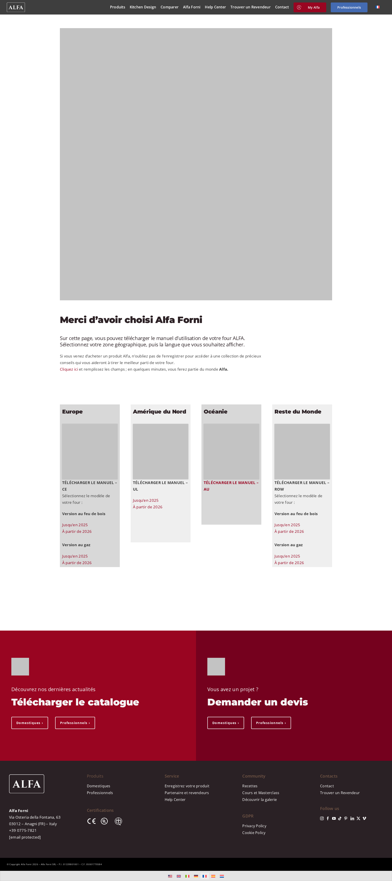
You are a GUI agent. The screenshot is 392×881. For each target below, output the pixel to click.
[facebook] (328, 818)
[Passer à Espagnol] (213, 876)
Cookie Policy (253, 832)
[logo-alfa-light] (16, 4)
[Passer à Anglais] (178, 876)
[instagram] (322, 818)
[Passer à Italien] (187, 876)
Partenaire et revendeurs (187, 792)
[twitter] (358, 818)
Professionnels (100, 792)
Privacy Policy (254, 825)
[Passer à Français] (204, 876)
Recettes (249, 785)
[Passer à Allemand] (196, 876)
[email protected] (25, 837)
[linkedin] (352, 818)
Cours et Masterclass (260, 792)
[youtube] (334, 818)
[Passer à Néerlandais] (222, 876)
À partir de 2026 (77, 531)
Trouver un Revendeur (340, 792)
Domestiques (98, 785)
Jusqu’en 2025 (75, 524)
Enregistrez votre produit (187, 785)
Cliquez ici (69, 369)
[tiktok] (340, 818)
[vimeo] (364, 818)
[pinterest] (346, 818)
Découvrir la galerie (259, 799)
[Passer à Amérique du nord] (170, 876)
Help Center (175, 799)
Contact (327, 785)
